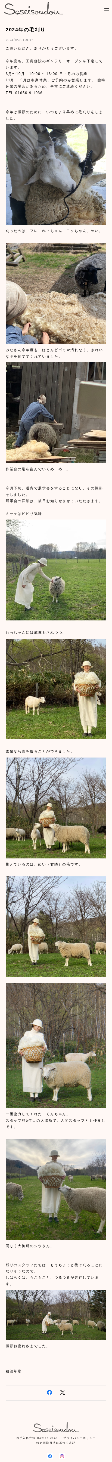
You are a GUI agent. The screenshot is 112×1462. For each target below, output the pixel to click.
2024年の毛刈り (26, 29)
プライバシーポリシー (79, 1437)
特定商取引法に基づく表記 (55, 1442)
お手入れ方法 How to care (37, 1437)
